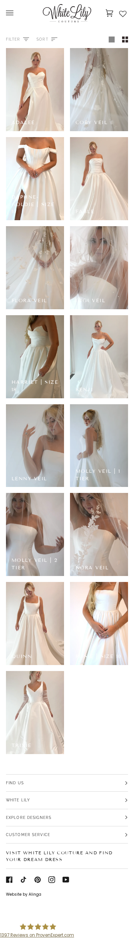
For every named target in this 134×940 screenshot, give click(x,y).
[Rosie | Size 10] (99, 623)
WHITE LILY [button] (18, 800)
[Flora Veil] (35, 267)
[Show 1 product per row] (111, 39)
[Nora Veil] (99, 534)
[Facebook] (9, 879)
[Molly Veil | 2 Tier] (35, 534)
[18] (35, 356)
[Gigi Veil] (99, 267)
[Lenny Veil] (35, 445)
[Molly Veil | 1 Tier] (99, 445)
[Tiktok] (23, 879)
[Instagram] (51, 879)
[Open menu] (17, 13)
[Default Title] (35, 89)
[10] (35, 178)
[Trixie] (35, 712)
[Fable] (99, 178)
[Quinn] (35, 623)
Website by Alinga (23, 894)
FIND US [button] (15, 783)
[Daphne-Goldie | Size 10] (35, 178)
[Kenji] (99, 356)
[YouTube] (66, 879)
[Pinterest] (37, 879)
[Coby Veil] (99, 89)
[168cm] (99, 445)
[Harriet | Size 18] (35, 356)
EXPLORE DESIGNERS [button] (28, 817)
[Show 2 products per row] (123, 39)
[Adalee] (35, 89)
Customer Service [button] (28, 834)
